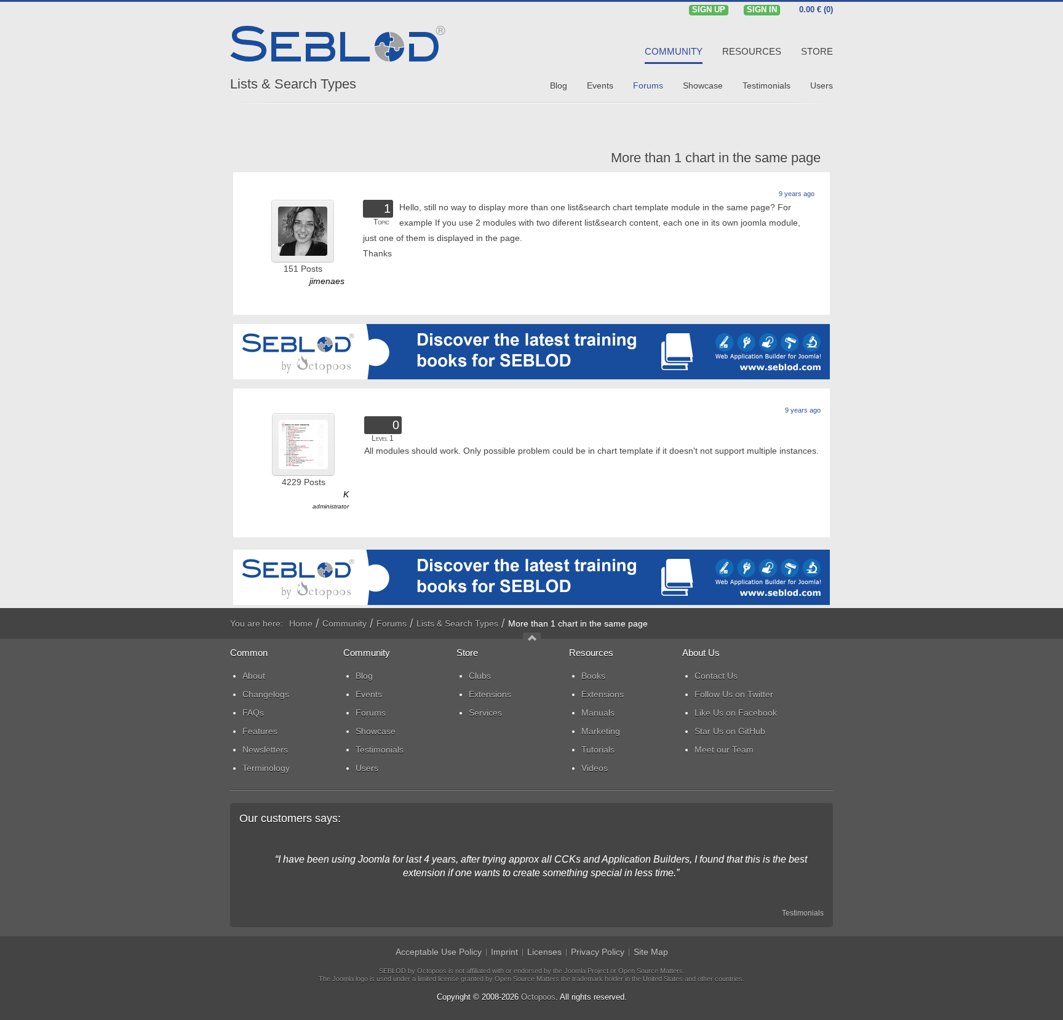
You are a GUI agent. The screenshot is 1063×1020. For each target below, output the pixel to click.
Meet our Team (724, 749)
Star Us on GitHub (730, 731)
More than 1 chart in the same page (716, 157)
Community (344, 623)
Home (301, 623)
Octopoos (538, 997)
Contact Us (716, 676)
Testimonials (803, 913)
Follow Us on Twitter (734, 694)
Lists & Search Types (293, 84)
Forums (391, 623)
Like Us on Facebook (736, 713)
